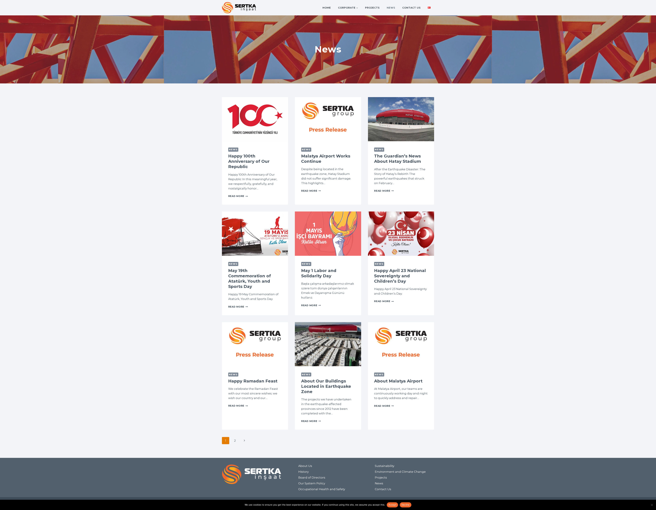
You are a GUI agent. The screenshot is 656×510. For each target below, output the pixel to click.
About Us (305, 466)
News (391, 7)
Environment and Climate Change (400, 471)
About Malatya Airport (398, 381)
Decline (405, 504)
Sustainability (384, 466)
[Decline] (651, 505)
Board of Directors (311, 477)
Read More (238, 196)
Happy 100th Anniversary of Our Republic (249, 161)
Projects (372, 7)
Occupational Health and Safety (321, 489)
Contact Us (411, 7)
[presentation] (255, 119)
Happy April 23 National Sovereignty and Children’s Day (400, 276)
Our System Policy (311, 483)
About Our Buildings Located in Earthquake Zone (326, 386)
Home (327, 7)
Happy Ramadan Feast (252, 381)
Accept (392, 504)
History (303, 471)
